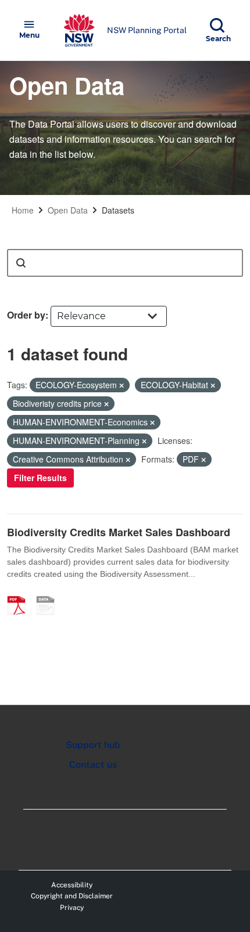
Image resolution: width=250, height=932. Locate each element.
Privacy (72, 908)
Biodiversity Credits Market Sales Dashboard (118, 532)
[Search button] (21, 263)
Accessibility (71, 885)
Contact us (93, 764)
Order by (26, 314)
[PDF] (20, 593)
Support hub (93, 744)
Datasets (118, 210)
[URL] (49, 593)
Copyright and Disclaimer (72, 896)
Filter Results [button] (40, 477)
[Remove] (121, 385)
